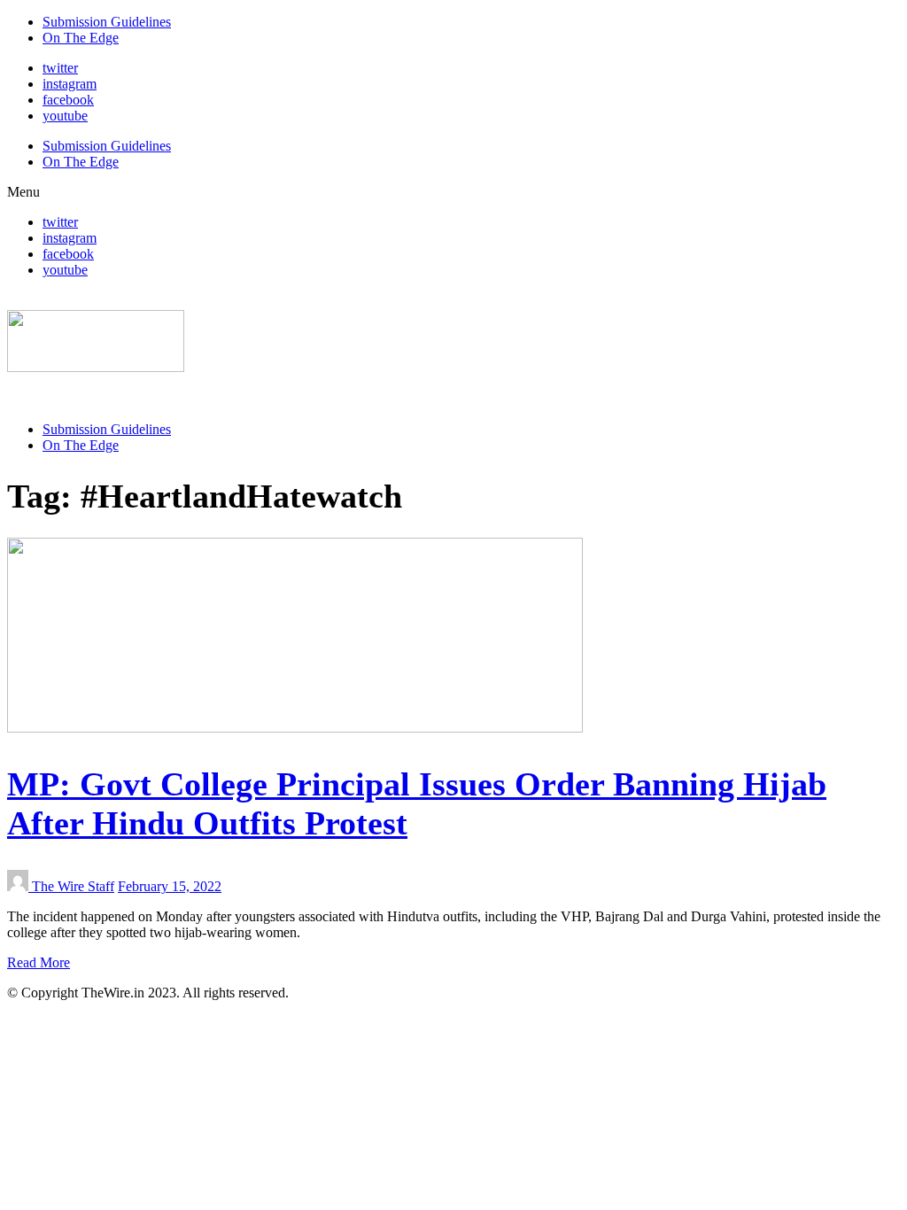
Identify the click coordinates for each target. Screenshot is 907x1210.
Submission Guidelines (107, 21)
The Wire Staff (73, 886)
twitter (60, 67)
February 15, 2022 (169, 886)
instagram (70, 83)
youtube (65, 115)
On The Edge (81, 37)
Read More (38, 962)
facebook (68, 99)
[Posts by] (19, 886)
